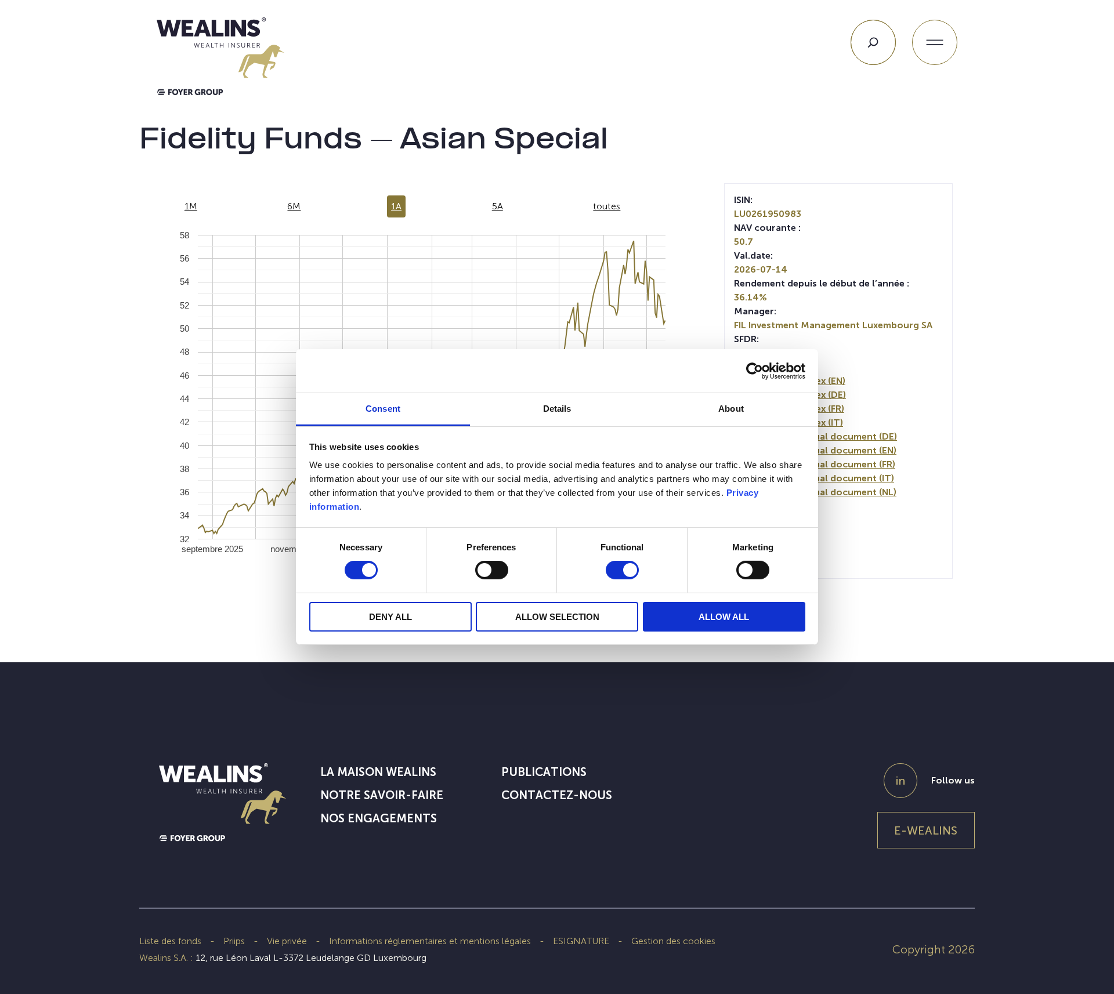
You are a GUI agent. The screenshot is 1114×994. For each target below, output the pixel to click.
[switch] (491, 572)
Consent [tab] (383, 408)
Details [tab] (557, 408)
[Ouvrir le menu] (934, 42)
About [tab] (731, 408)
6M (294, 206)
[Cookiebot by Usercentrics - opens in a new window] (754, 370)
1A (396, 206)
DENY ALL (390, 617)
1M (191, 206)
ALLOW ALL (724, 617)
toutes (606, 206)
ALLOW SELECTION (557, 617)
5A (497, 206)
